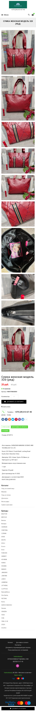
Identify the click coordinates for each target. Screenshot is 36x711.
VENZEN (4, 611)
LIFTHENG (4, 585)
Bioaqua (3, 524)
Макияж (3, 492)
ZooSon (3, 628)
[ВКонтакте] (2, 419)
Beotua (3, 520)
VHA (2, 618)
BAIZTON (4, 514)
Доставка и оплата (19, 427)
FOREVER (4, 553)
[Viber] (19, 419)
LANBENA (4, 582)
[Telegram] (22, 419)
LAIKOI (3, 579)
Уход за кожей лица (7, 488)
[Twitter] (12, 419)
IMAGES (3, 569)
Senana (3, 608)
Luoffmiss (4, 589)
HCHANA (4, 559)
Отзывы (5, 430)
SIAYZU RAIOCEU (6, 605)
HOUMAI (3, 566)
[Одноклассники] (9, 419)
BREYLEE (4, 517)
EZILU (3, 543)
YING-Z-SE (4, 621)
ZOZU (3, 624)
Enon (2, 550)
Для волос (4, 498)
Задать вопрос (6, 406)
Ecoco (3, 546)
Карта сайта (18, 675)
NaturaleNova (5, 592)
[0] (33, 15)
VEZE (3, 615)
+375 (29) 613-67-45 (18, 10)
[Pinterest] (16, 419)
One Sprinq (4, 595)
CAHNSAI (4, 527)
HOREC (3, 563)
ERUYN (3, 540)
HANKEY (4, 556)
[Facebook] (6, 419)
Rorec (3, 602)
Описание (6, 427)
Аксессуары (5, 501)
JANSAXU (4, 572)
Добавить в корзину (15, 402)
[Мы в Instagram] (17, 666)
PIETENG (4, 598)
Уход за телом (6, 495)
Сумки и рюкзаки (6, 505)
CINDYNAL (4, 530)
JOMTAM (4, 576)
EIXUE (3, 537)
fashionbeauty (18, 656)
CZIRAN (3, 533)
